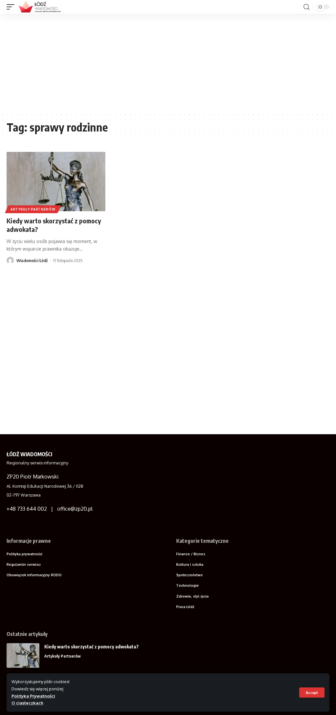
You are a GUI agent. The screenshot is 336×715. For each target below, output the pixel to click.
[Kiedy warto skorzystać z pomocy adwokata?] (56, 181)
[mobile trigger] (12, 7)
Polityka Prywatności (33, 696)
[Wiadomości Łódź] (42, 7)
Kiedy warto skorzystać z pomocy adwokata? (91, 646)
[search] (306, 7)
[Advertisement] (168, 63)
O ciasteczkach (27, 702)
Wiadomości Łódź (32, 260)
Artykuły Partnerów (32, 209)
